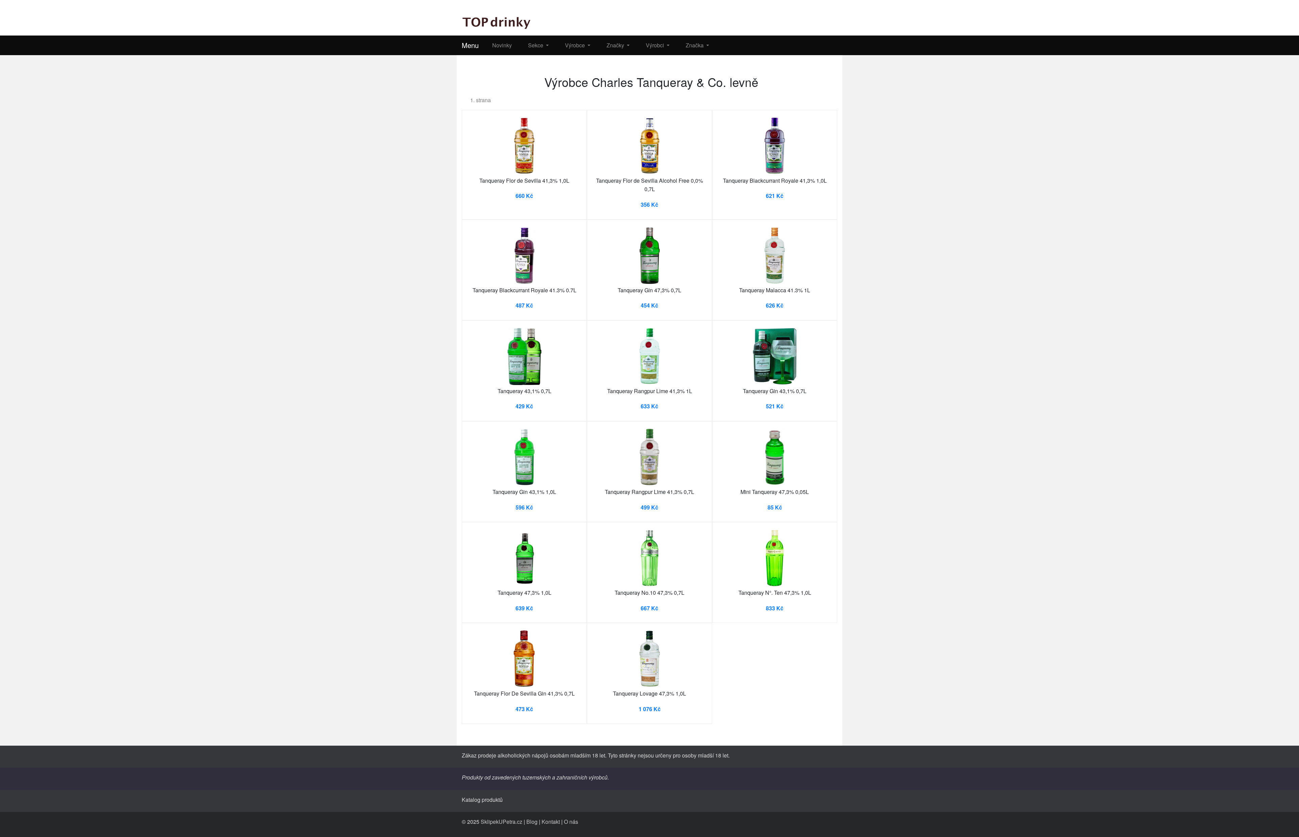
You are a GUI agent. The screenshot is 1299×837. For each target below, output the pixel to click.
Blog (532, 821)
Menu (470, 45)
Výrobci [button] (655, 45)
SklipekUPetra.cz (501, 821)
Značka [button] (695, 45)
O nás (571, 821)
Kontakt (551, 821)
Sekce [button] (536, 45)
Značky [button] (616, 45)
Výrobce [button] (575, 45)
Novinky (502, 45)
